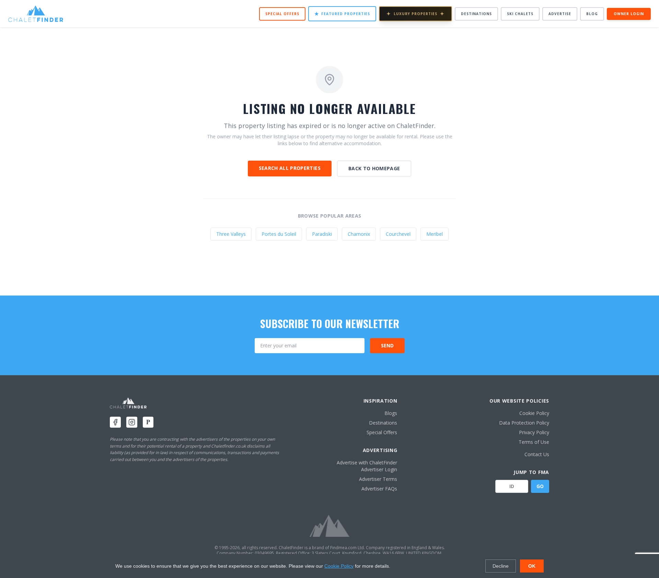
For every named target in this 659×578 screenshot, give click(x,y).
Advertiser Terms (378, 479)
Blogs (390, 413)
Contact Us (536, 454)
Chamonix (359, 234)
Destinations (476, 13)
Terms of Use (534, 442)
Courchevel (398, 234)
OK (531, 566)
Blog (592, 13)
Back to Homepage (374, 168)
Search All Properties (290, 168)
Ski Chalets (520, 13)
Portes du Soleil (279, 234)
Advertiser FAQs (379, 488)
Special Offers (282, 13)
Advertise (559, 13)
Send (387, 345)
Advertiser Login (379, 469)
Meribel (434, 234)
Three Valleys (231, 234)
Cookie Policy (534, 413)
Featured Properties (342, 13)
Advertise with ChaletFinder (367, 462)
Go (540, 486)
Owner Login (629, 13)
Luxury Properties (415, 13)
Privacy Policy (534, 432)
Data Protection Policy (524, 422)
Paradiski (322, 234)
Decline (501, 566)
